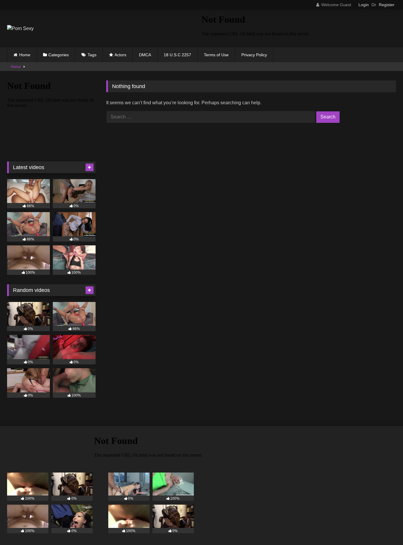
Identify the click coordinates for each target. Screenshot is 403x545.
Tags (92, 54)
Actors (120, 54)
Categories (58, 54)
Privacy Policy (254, 54)
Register (386, 4)
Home (24, 54)
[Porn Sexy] (20, 28)
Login (363, 4)
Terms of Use (216, 54)
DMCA (145, 54)
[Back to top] (384, 527)
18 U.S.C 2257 (177, 54)
